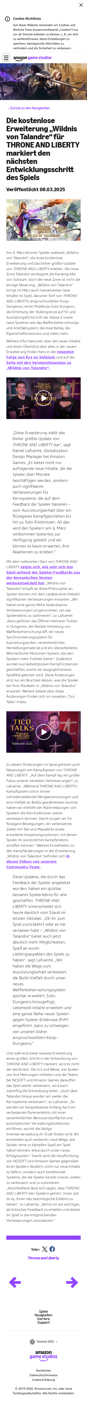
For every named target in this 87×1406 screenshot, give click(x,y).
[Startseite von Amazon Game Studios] (33, 58)
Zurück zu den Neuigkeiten (30, 108)
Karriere (43, 1319)
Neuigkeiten (43, 1315)
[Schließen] (81, 5)
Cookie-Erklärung (43, 1379)
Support (43, 1322)
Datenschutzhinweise (43, 1375)
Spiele (43, 1311)
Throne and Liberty (43, 1258)
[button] (6, 58)
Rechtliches (43, 1370)
